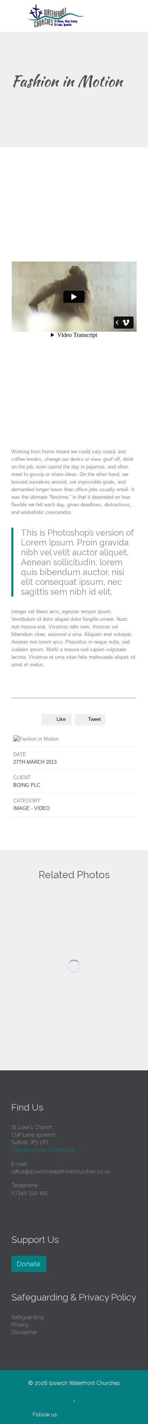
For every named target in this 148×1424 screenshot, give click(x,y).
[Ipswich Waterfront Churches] (79, 16)
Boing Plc (26, 785)
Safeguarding (27, 1317)
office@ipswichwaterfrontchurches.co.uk (60, 1172)
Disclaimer (24, 1332)
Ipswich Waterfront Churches (84, 1383)
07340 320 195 (29, 1193)
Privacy (20, 1325)
